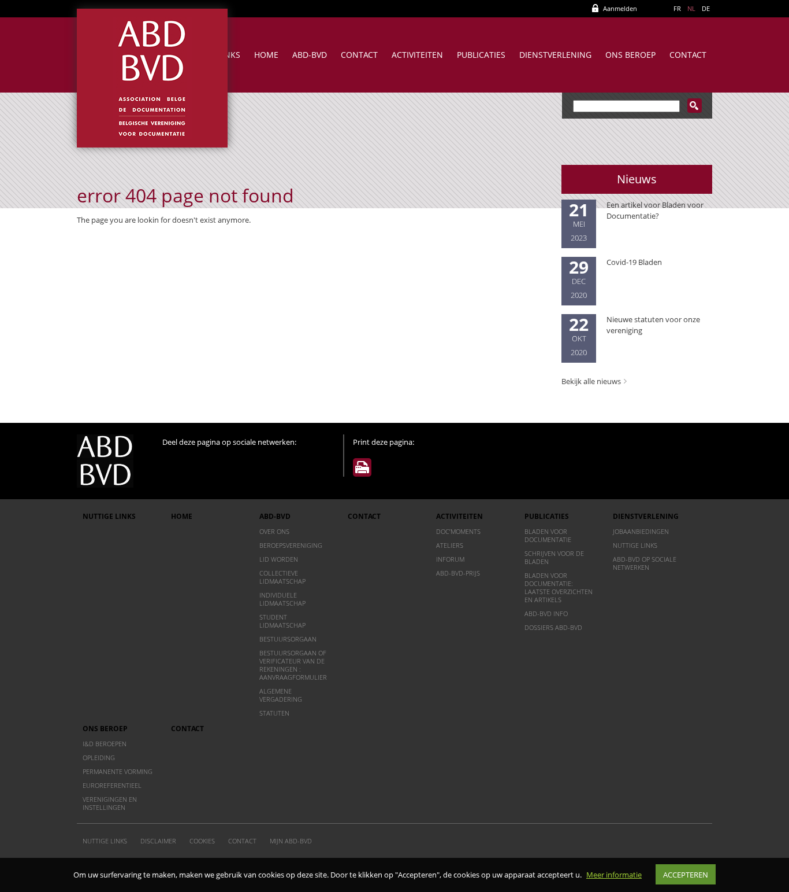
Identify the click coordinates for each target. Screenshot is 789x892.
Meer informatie (614, 874)
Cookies (202, 840)
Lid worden (278, 559)
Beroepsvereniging (290, 545)
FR (677, 8)
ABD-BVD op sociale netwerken (644, 563)
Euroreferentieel (112, 785)
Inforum (450, 559)
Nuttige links (109, 516)
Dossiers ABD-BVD (553, 627)
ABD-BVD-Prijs (458, 573)
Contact (359, 54)
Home (266, 54)
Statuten (274, 713)
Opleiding (99, 757)
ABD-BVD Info (546, 613)
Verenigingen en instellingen (110, 803)
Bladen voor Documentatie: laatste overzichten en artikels (558, 587)
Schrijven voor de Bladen (554, 557)
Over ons (274, 531)
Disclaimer (158, 840)
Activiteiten (417, 54)
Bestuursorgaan (288, 639)
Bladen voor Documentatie (547, 535)
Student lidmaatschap (282, 621)
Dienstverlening (555, 54)
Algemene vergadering (280, 695)
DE (706, 8)
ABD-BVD (309, 54)
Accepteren (685, 874)
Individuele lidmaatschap (282, 599)
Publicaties (481, 54)
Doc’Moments (458, 531)
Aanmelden (620, 8)
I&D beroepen (104, 743)
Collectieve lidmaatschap (282, 577)
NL (691, 8)
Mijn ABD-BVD (291, 840)
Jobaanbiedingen (641, 531)
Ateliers (449, 545)
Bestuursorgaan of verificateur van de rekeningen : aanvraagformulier (293, 664)
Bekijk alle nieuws (591, 381)
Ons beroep (630, 54)
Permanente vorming (117, 771)
